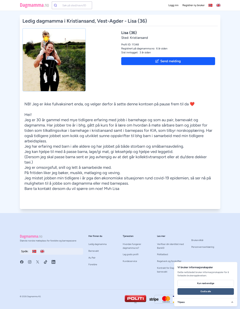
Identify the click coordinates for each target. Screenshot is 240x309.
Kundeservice (130, 261)
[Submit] (57, 5)
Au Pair (92, 257)
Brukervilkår (197, 240)
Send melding (170, 61)
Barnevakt (93, 251)
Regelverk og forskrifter (169, 261)
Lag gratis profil (130, 254)
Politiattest (162, 254)
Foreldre (92, 264)
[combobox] (72, 5)
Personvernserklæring (202, 247)
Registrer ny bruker (193, 5)
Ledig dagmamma (97, 244)
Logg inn (173, 5)
